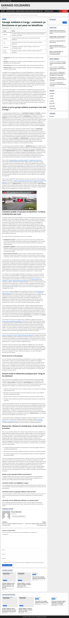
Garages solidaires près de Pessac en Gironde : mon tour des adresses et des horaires (8, 585)
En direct (65, 11)
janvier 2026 (52, 106)
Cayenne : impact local (7, 335)
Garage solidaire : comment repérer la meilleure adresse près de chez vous (24, 11)
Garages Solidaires (15, 5)
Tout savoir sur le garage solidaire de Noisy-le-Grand (38, 577)
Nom (3, 549)
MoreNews (38, 616)
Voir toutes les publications (18, 516)
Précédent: (12, 523)
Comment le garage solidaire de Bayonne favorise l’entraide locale (58, 68)
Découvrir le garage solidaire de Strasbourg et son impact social (58, 63)
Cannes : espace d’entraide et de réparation (18, 280)
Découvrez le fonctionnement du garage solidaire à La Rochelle (58, 79)
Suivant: (35, 523)
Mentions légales (48, 11)
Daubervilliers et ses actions (35, 160)
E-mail (3, 554)
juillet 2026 (51, 93)
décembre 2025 (52, 108)
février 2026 (51, 103)
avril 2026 (51, 98)
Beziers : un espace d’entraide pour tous (23, 180)
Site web (4, 558)
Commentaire (5, 534)
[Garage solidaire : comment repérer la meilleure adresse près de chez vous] (24, 577)
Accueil (3, 11)
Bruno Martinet (6, 28)
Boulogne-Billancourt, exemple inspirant (18, 160)
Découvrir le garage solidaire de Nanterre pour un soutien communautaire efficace (56, 53)
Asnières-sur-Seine (13, 421)
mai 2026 (51, 96)
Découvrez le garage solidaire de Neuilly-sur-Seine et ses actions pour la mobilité (57, 47)
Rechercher (52, 19)
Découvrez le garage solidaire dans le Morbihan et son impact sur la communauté (57, 74)
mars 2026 (51, 101)
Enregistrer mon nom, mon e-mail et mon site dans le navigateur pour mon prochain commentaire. (23, 562)
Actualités (4, 19)
